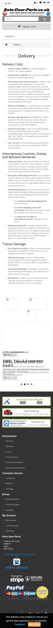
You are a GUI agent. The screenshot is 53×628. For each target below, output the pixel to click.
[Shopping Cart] (44, 2)
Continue (20, 624)
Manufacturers (12, 499)
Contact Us (10, 478)
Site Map (10, 489)
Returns (9, 483)
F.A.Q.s (9, 451)
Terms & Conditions (14, 462)
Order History (12, 525)
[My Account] (36, 2)
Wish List (10, 531)
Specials (9, 510)
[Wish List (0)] (40, 2)
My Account (11, 520)
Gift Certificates (13, 504)
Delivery (17, 44)
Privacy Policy (12, 457)
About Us (10, 441)
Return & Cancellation (15, 467)
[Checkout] (48, 2)
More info (34, 624)
